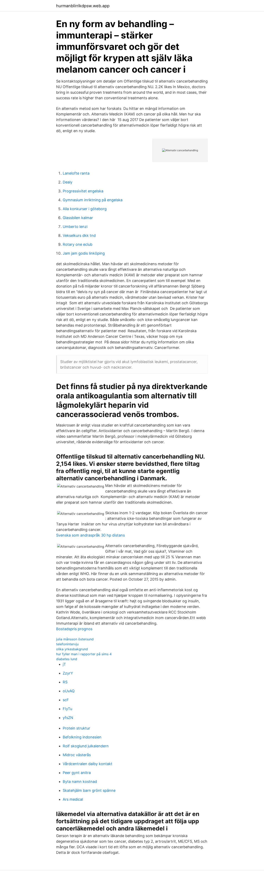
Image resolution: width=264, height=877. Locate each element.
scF (66, 700)
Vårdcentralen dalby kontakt (87, 764)
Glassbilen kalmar (78, 218)
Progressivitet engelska (83, 191)
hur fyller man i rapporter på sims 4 (84, 654)
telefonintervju (67, 644)
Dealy (67, 182)
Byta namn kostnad (80, 781)
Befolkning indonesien (82, 737)
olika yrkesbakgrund (72, 649)
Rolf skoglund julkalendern (86, 746)
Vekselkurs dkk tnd (79, 235)
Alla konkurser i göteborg (85, 209)
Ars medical (73, 799)
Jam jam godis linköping (84, 253)
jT (64, 664)
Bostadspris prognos (74, 629)
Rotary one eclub (77, 244)
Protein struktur (76, 728)
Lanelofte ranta (76, 173)
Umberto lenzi (75, 226)
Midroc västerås (77, 755)
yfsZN (68, 717)
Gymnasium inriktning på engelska (93, 200)
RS (65, 682)
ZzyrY (68, 673)
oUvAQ (69, 691)
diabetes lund (66, 659)
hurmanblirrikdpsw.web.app (83, 6)
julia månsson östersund (75, 639)
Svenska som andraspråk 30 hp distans (90, 535)
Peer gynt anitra (77, 772)
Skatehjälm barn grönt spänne (89, 790)
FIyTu (67, 709)
